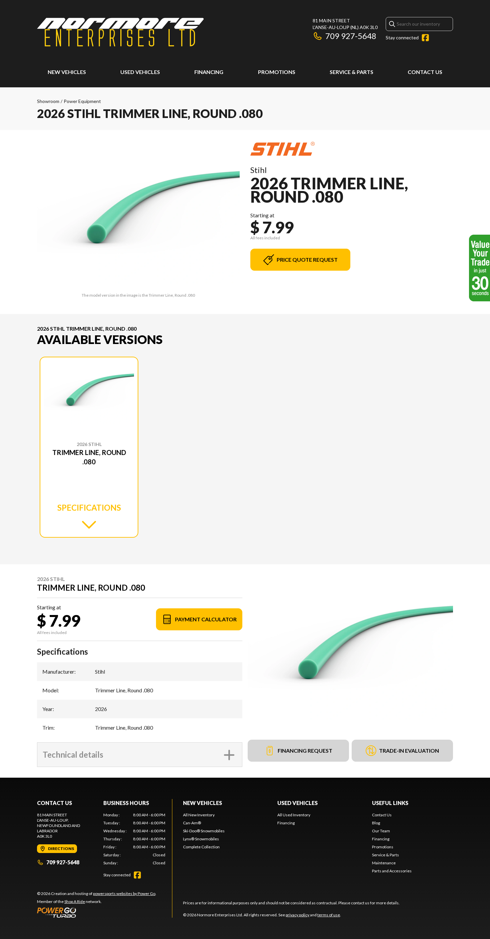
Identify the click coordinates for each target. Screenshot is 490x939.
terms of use (328, 914)
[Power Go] (96, 912)
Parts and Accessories (392, 870)
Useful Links (390, 803)
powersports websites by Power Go (124, 893)
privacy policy (297, 914)
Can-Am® (192, 822)
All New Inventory (199, 814)
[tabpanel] (134, 839)
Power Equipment (82, 101)
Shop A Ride (74, 901)
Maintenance (384, 862)
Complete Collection (201, 846)
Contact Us (425, 72)
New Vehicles (67, 72)
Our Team (381, 830)
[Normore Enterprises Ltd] (120, 32)
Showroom (48, 101)
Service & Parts (351, 72)
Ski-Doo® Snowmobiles (204, 830)
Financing (208, 72)
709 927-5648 (350, 36)
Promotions (276, 72)
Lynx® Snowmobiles (201, 838)
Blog (376, 822)
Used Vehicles (140, 72)
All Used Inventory (293, 814)
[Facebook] (425, 38)
